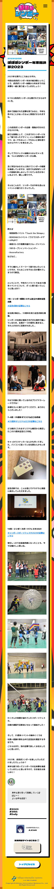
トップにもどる (27, 864)
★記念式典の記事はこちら (19, 306)
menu (45, 6)
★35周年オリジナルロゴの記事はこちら (25, 421)
